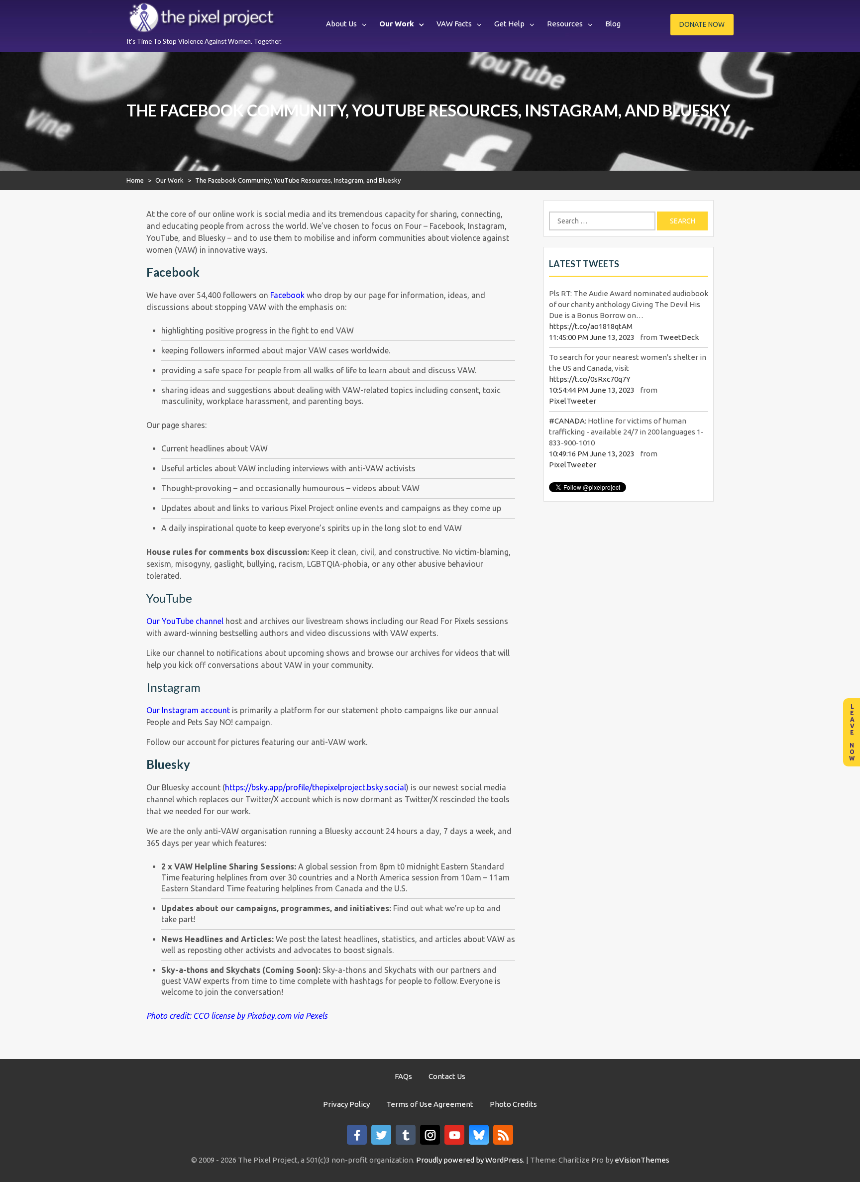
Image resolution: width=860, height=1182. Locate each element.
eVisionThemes (642, 1160)
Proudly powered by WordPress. (470, 1160)
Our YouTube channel (184, 621)
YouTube (169, 598)
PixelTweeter (572, 401)
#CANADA (567, 421)
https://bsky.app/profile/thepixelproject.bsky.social (315, 787)
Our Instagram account (188, 710)
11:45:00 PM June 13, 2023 (592, 337)
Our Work (396, 23)
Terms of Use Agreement (429, 1104)
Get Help (509, 23)
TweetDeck (679, 337)
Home (135, 180)
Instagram (173, 687)
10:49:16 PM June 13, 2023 (592, 453)
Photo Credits (513, 1104)
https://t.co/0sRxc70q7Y (590, 379)
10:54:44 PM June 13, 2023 (592, 390)
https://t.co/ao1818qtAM (591, 326)
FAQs (403, 1076)
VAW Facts (454, 23)
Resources (565, 23)
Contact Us (447, 1076)
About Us (341, 23)
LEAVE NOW (852, 732)
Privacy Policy (346, 1104)
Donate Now (702, 24)
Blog (613, 23)
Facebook (287, 295)
